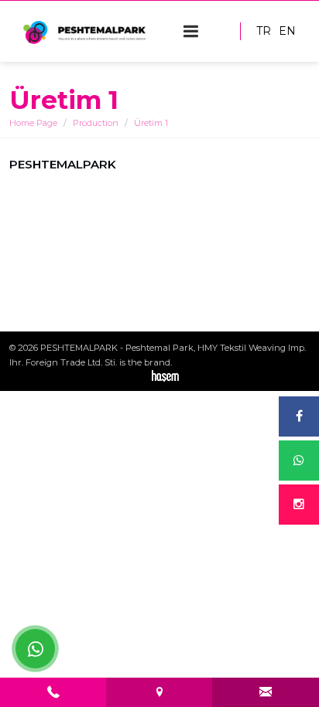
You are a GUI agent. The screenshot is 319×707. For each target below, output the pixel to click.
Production (95, 122)
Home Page (33, 122)
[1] (191, 31)
